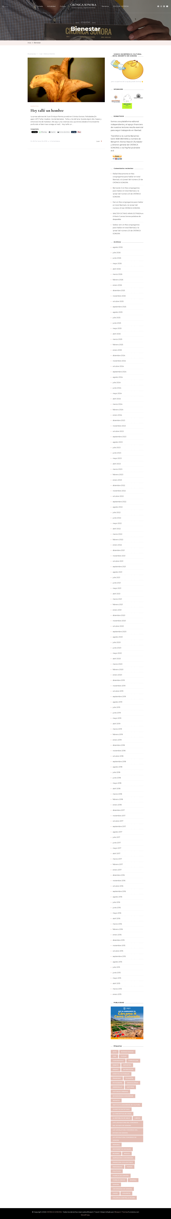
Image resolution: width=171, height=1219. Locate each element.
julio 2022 (117, 512)
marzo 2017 (117, 859)
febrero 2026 (118, 280)
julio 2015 (116, 967)
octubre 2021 (118, 561)
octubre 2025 (118, 301)
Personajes (117, 1167)
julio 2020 (117, 642)
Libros (137, 1118)
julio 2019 (116, 707)
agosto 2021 (117, 572)
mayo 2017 (117, 848)
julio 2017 (116, 837)
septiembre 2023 (119, 437)
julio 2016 (116, 902)
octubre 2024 (118, 366)
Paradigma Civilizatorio (123, 1162)
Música (127, 1153)
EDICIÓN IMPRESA (121, 6)
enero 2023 (117, 480)
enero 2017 (117, 870)
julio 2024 (117, 382)
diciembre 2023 (119, 420)
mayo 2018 (117, 783)
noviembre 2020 (119, 621)
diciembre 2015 (119, 940)
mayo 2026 (117, 263)
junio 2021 (117, 583)
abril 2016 (116, 918)
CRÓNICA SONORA (83, 5)
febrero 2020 (118, 669)
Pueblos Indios (119, 1180)
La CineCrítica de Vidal (122, 1113)
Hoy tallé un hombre (47, 110)
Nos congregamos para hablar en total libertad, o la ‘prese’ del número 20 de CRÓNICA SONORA (128, 205)
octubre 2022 (118, 496)
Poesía (129, 1167)
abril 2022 (117, 529)
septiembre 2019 (119, 696)
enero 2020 (117, 675)
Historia (130, 1087)
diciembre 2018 (119, 745)
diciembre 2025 (119, 290)
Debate (116, 1065)
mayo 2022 (117, 523)
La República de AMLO (121, 1118)
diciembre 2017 (119, 810)
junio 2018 (117, 778)
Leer (98, 141)
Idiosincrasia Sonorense (123, 1096)
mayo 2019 (117, 718)
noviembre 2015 (119, 945)
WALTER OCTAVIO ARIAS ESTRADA (127, 213)
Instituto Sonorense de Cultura (126, 1105)
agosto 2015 (117, 962)
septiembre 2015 (119, 956)
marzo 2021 (117, 599)
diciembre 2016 (119, 875)
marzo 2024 (117, 404)
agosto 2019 (117, 702)
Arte (115, 1052)
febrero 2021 (118, 604)
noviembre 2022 (119, 491)
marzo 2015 (117, 989)
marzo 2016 (117, 924)
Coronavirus (118, 1060)
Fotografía (117, 1083)
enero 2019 (117, 740)
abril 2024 (117, 399)
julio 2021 (116, 577)
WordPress (85, 1215)
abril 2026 (117, 269)
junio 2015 (117, 973)
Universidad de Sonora (122, 1189)
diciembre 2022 (119, 485)
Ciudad (124, 1056)
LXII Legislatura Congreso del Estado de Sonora (125, 1131)
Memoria (116, 1144)
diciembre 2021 (119, 550)
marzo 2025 (117, 339)
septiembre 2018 (119, 761)
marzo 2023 (117, 469)
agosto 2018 (117, 767)
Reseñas (133, 1180)
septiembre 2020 (119, 632)
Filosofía (129, 1078)
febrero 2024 (118, 410)
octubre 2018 (118, 756)
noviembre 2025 (119, 296)
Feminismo (117, 1078)
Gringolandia (132, 1083)
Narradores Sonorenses (123, 1158)
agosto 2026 (118, 247)
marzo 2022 (117, 534)
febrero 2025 (118, 345)
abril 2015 (116, 983)
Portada (40, 6)
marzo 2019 (117, 729)
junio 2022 (117, 518)
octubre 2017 (118, 821)
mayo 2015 (117, 978)
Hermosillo (117, 1087)
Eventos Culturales (121, 1074)
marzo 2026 (117, 274)
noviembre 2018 (119, 751)
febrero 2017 (118, 864)
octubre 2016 (118, 886)
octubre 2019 (118, 691)
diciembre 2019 (119, 680)
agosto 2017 (117, 832)
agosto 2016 (117, 897)
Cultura (63, 6)
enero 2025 (117, 350)
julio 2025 (116, 318)
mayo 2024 (117, 393)
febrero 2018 (118, 799)
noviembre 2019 (119, 686)
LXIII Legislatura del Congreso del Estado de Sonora (125, 1124)
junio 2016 (117, 908)
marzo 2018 (117, 794)
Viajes (115, 1193)
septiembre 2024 (119, 372)
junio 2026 (117, 258)
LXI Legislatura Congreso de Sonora (124, 1139)
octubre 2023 (118, 431)
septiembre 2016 (119, 891)
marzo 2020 (117, 664)
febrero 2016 (118, 929)
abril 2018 (116, 789)
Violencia (126, 1193)
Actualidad (51, 6)
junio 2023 (117, 453)
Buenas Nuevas (127, 1052)
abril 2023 (117, 464)
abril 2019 (116, 724)
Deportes (127, 1065)
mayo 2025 (117, 328)
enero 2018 (117, 805)
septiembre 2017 (119, 826)
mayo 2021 (117, 588)
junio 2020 (117, 648)
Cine (114, 1056)
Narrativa (105, 6)
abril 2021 (116, 594)
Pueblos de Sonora (121, 1175)
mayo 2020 (117, 653)
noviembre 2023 (119, 426)
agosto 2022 (118, 507)
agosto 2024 (118, 377)
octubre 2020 (118, 626)
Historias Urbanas (120, 1091)
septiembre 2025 (119, 307)
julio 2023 (117, 447)
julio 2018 (116, 772)
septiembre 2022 (119, 502)
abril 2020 (117, 659)
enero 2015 (117, 994)
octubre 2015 (118, 951)
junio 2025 (117, 323)
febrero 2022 (118, 540)
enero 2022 (117, 545)
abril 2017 (116, 853)
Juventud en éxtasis (121, 1109)
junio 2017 (117, 843)
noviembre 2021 (119, 556)
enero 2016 (117, 935)
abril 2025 (117, 334)
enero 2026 (117, 285)
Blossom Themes (121, 1212)
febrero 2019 (118, 734)
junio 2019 (117, 713)
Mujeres (116, 1153)
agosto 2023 (118, 442)
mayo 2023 (117, 458)
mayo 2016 (117, 913)
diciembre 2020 (119, 615)
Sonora (116, 1184)
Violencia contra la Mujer (124, 1198)
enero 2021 (117, 610)
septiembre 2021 (119, 567)
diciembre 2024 (119, 355)
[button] (115, 98)
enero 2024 (117, 415)
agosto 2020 (118, 637)
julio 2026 (116, 253)
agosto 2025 (118, 312)
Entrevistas (128, 1069)
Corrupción (133, 1060)
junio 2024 (117, 388)
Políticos (117, 1171)
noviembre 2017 (119, 816)
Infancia (116, 1100)
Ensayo (116, 1069)
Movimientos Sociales (122, 1149)
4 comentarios (55, 141)
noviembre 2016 (119, 881)
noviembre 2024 (119, 361)
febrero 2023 (118, 475)
